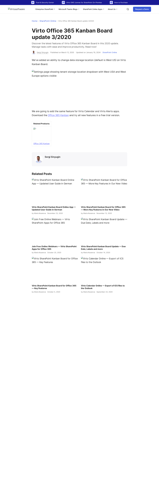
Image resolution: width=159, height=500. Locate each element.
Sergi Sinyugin (52, 157)
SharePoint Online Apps (93, 9)
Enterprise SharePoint (45, 9)
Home (34, 21)
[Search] (128, 9)
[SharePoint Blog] (17, 9)
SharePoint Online (48, 21)
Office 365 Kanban (58, 115)
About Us (112, 9)
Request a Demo (142, 9)
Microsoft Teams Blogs (68, 9)
